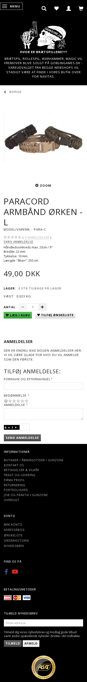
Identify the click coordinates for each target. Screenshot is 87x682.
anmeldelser (37, 237)
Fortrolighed (16, 490)
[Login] (68, 8)
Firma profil (14, 480)
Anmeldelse (14, 405)
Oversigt (11, 500)
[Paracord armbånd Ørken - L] (43, 138)
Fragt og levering (20, 475)
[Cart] (81, 8)
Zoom (45, 185)
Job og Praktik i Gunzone (26, 495)
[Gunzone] (43, 33)
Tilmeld (13, 643)
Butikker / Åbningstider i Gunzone (34, 460)
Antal (10, 307)
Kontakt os (14, 465)
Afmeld (31, 643)
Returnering (14, 485)
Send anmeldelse (22, 438)
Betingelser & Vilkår (21, 470)
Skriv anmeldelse (18, 242)
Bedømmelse (15, 395)
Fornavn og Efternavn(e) (27, 379)
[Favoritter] (56, 8)
